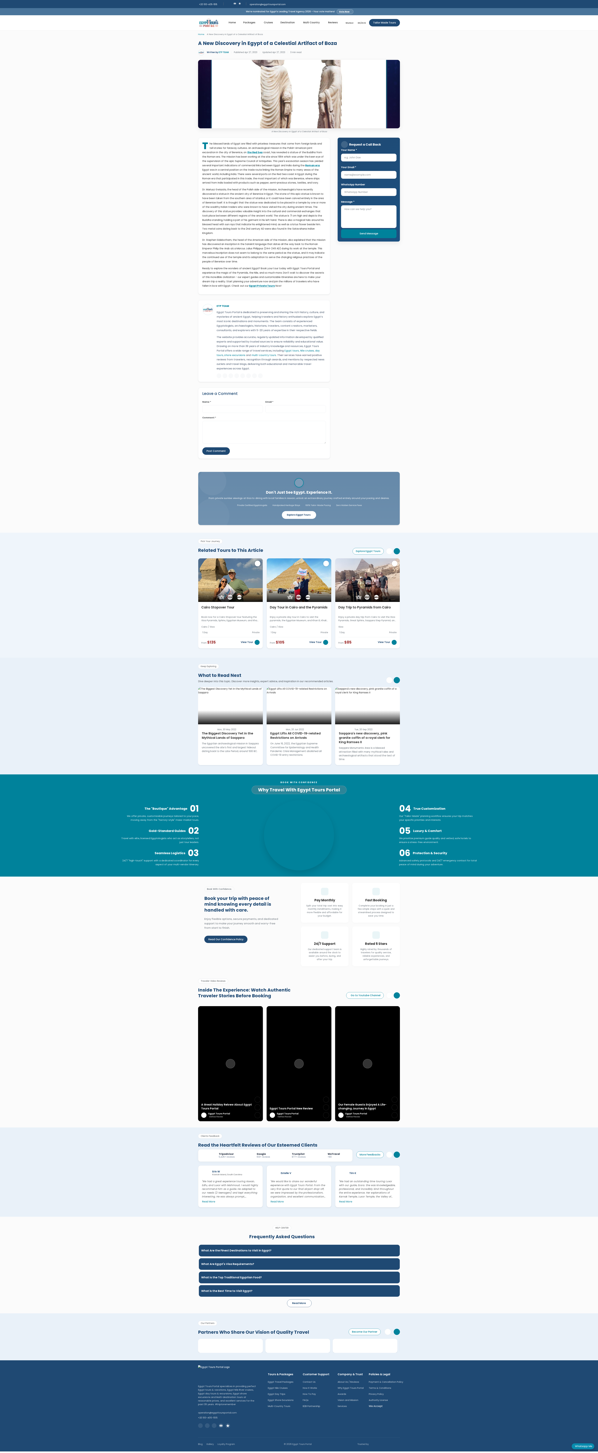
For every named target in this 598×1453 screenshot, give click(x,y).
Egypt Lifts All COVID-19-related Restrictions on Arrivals (295, 735)
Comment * (209, 417)
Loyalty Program (226, 1444)
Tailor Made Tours (384, 22)
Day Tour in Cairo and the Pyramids (298, 607)
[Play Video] (230, 1063)
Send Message (369, 233)
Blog (200, 1444)
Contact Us (309, 1381)
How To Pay (309, 1394)
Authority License (378, 1400)
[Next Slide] (397, 551)
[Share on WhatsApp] (258, 1115)
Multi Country (311, 22)
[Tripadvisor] (260, 375)
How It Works (310, 1388)
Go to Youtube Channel (365, 995)
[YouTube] (242, 375)
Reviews (333, 22)
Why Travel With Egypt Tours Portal (299, 790)
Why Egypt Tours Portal (351, 1388)
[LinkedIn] (248, 375)
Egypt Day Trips (276, 1394)
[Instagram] (230, 375)
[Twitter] (236, 375)
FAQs (305, 1400)
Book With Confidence (299, 782)
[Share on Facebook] (258, 1100)
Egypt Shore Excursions (281, 1400)
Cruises (268, 22)
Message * (347, 202)
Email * (269, 401)
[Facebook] (225, 375)
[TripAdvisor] (235, 3)
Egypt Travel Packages (280, 1381)
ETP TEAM (224, 52)
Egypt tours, (291, 350)
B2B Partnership (311, 1406)
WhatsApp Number (353, 184)
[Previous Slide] (389, 551)
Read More (208, 1201)
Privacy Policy (376, 1394)
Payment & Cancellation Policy (386, 1381)
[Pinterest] (254, 375)
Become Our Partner (364, 1332)
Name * (206, 401)
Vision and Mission (348, 1400)
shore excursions (234, 355)
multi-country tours (264, 355)
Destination (287, 22)
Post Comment (216, 451)
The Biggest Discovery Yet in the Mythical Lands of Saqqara (227, 735)
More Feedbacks (370, 1154)
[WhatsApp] (219, 375)
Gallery (210, 1444)
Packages (249, 22)
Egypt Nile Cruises (278, 1388)
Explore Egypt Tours (299, 514)
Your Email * (348, 167)
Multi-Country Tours (279, 1406)
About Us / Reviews (348, 1381)
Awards (342, 1394)
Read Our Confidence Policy (225, 939)
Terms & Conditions (380, 1388)
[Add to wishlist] (257, 563)
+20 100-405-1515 (208, 4)
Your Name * (349, 150)
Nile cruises (307, 350)
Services (342, 1406)
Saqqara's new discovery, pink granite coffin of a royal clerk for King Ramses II (364, 737)
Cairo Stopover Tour (217, 607)
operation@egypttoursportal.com (268, 4)
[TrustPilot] (240, 3)
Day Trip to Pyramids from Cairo (364, 607)
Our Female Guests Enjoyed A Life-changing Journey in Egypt (362, 1106)
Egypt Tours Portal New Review (291, 1108)
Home (232, 22)
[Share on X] (258, 1107)
